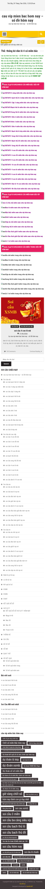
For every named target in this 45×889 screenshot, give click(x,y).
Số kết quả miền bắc (12, 661)
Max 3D (8, 620)
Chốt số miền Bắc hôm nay (14, 743)
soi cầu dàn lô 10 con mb (14, 480)
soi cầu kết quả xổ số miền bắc (12, 852)
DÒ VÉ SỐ (6, 644)
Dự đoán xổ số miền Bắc (13, 771)
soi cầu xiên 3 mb (11, 411)
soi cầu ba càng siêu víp (17, 820)
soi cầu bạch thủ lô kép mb (14, 425)
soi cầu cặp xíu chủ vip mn (14, 525)
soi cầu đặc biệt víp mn (13, 496)
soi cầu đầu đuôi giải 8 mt (14, 556)
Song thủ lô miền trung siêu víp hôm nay (19, 279)
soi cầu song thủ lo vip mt (14, 566)
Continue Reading (35, 351)
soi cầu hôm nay (12, 846)
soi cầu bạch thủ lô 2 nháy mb (15, 382)
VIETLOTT (6, 608)
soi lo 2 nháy (6, 865)
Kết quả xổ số (7, 585)
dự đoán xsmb (11, 765)
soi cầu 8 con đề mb (12, 446)
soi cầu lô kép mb (11, 430)
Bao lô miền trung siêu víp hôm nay (17, 260)
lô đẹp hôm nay (33, 804)
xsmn (4, 873)
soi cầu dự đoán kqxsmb (10, 837)
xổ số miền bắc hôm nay (30, 873)
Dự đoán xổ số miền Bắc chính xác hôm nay (16, 775)
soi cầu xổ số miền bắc (25, 861)
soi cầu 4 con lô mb (22, 330)
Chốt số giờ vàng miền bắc (10, 738)
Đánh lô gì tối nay (9, 575)
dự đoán (27, 747)
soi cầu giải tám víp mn (13, 501)
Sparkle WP (29, 886)
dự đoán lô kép (11, 759)
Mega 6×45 (9, 616)
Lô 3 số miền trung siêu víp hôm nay (18, 294)
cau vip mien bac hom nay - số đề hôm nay (24, 336)
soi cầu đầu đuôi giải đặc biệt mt (16, 561)
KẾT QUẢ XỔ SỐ (8, 604)
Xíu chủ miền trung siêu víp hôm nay (18, 255)
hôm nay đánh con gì (32, 794)
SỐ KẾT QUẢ (7, 658)
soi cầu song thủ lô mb (13, 401)
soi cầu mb (6, 857)
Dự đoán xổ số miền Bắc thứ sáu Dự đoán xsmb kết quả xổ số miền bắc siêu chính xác (22, 784)
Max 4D (8, 625)
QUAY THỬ (6, 654)
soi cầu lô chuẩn (31, 852)
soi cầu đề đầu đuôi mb (13, 420)
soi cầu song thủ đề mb (13, 461)
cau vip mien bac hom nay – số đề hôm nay (22, 18)
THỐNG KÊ (6, 635)
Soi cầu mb (15, 326)
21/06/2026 (24, 334)
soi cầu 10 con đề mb (13, 451)
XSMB (5, 589)
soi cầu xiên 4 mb (11, 415)
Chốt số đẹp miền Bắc (35, 743)
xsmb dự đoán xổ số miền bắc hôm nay (14, 869)
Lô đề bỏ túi (7, 580)
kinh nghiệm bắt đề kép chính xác (11, 44)
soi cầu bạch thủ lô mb (13, 396)
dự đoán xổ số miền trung (11, 789)
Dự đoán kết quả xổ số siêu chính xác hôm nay (18, 754)
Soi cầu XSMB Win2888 (9, 861)
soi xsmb (15, 865)
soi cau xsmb (21, 808)
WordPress (23, 884)
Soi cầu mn (6, 484)
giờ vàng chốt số (12, 794)
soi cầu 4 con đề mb (12, 437)
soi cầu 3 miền (11, 814)
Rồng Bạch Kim (7, 808)
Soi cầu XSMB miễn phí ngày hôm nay (24, 857)
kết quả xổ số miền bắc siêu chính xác (14, 804)
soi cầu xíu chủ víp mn (13, 487)
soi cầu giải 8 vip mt (12, 547)
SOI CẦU (6, 639)
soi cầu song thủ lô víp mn (14, 515)
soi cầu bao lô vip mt (12, 537)
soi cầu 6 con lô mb (12, 470)
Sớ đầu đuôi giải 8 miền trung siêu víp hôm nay (22, 284)
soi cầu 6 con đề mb (12, 442)
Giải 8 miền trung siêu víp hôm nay (17, 270)
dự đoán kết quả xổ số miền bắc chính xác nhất (13, 750)
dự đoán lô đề (27, 760)
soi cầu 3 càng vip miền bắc (15, 387)
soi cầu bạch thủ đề (14, 832)
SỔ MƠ (5, 649)
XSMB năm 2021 (34, 869)
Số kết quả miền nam (12, 670)
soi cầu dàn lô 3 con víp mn (14, 506)
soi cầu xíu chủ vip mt (13, 532)
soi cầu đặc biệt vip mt (13, 542)
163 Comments (11, 351)
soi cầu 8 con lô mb (12, 475)
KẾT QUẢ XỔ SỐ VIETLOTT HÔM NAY (18, 611)
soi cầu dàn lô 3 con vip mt (14, 551)
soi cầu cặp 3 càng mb (13, 392)
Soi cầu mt (6, 530)
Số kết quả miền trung (13, 666)
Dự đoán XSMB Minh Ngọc (32, 766)
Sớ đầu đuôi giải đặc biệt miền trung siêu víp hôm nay (24, 289)
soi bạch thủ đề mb (12, 456)
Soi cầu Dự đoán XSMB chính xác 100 (15, 841)
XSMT (5, 599)
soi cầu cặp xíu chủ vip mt (14, 570)
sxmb (23, 865)
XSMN (5, 594)
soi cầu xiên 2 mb (11, 406)
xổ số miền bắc (14, 873)
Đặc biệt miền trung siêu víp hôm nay (18, 265)
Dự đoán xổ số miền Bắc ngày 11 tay (29, 779)
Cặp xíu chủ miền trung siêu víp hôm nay (19, 274)
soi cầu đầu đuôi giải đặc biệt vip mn (18, 511)
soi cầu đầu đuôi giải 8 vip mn (15, 520)
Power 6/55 (10, 630)
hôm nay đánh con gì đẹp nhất (16, 799)
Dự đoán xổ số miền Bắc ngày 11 (10, 779)
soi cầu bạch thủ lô (14, 826)
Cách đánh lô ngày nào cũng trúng (12, 747)
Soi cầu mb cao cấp (27, 326)
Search (6, 364)
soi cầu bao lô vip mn (12, 492)
